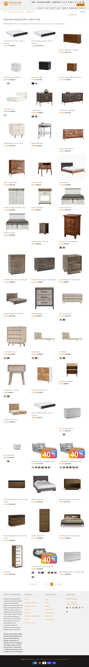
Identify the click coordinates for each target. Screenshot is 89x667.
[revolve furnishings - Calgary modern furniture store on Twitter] (67, 607)
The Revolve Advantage (31, 603)
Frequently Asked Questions (32, 616)
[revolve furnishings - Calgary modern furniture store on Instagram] (83, 607)
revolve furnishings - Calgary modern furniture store (38, 659)
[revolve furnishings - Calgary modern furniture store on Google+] (73, 607)
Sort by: (83, 11)
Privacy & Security (29, 622)
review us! (82, 8)
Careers (27, 619)
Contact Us (28, 613)
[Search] (83, 2)
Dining (47, 603)
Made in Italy (48, 616)
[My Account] (80, 2)
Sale (58, 8)
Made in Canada (49, 613)
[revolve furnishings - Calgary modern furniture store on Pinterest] (80, 607)
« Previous (32, 584)
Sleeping (47, 606)
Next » (60, 584)
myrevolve (57, 2)
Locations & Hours (43, 2)
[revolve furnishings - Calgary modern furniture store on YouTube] (76, 607)
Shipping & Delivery (30, 606)
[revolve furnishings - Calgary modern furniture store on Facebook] (70, 607)
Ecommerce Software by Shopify (59, 659)
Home (33, 2)
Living (47, 599)
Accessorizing (49, 609)
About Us (27, 599)
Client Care (28, 609)
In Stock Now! (49, 619)
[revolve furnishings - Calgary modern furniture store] (13, 3)
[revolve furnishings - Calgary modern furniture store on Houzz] (67, 612)
